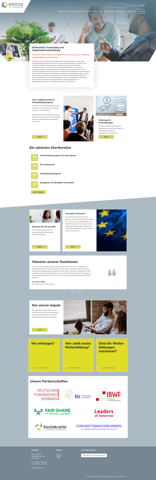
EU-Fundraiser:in (47, 164)
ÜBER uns (131, 11)
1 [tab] (72, 291)
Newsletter (141, 5)
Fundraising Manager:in (50, 173)
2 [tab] (75, 291)
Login (141, 11)
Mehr (40, 137)
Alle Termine (38, 192)
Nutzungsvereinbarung (102, 476)
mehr (40, 330)
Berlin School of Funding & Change (75, 11)
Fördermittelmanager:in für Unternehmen (58, 155)
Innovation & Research (114, 11)
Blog (136, 5)
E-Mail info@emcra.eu (37, 468)
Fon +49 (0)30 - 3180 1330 (39, 462)
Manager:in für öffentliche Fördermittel (57, 182)
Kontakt (131, 5)
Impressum (121, 476)
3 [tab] (128, 58)
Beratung (97, 11)
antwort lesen (40, 368)
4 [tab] (81, 291)
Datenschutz (113, 476)
